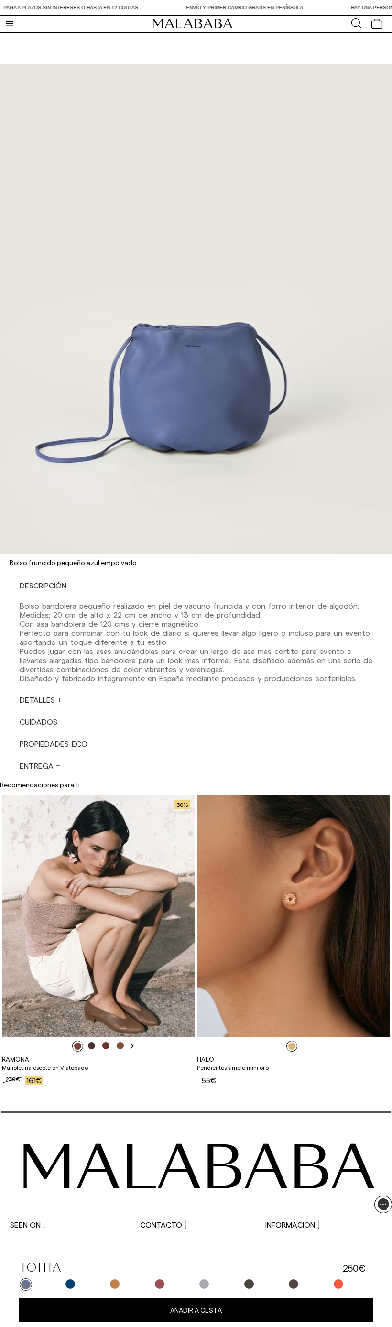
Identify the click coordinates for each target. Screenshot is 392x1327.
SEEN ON (25, 1224)
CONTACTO (161, 1224)
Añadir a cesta (196, 1310)
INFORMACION (290, 1224)
